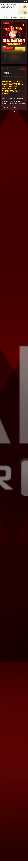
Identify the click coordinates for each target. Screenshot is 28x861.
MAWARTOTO (14, 113)
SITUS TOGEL (5, 17)
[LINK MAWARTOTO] (14, 33)
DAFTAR (20, 48)
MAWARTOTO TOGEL (13, 76)
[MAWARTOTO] (22, 9)
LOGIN (8, 48)
